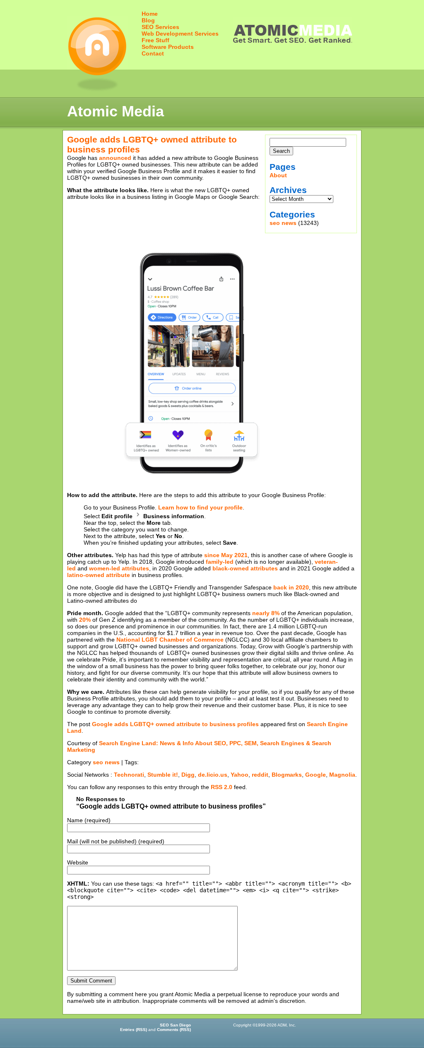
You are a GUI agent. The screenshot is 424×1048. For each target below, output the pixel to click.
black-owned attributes (245, 568)
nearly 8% (265, 613)
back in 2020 (291, 587)
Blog (148, 20)
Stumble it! (162, 774)
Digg (188, 774)
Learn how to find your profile (200, 507)
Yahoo (239, 774)
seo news (283, 223)
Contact (153, 53)
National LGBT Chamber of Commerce (170, 639)
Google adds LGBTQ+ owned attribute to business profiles (175, 724)
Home (150, 13)
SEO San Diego (175, 1025)
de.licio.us (212, 774)
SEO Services (160, 27)
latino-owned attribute (98, 575)
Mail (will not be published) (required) (115, 841)
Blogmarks (287, 774)
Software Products (168, 46)
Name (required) (89, 820)
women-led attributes (119, 568)
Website (77, 862)
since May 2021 (226, 555)
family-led (220, 561)
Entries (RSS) (133, 1029)
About (278, 175)
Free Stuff (155, 40)
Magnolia (342, 774)
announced (115, 158)
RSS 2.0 (221, 787)
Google (315, 774)
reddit (260, 774)
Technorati (129, 774)
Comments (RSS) (174, 1029)
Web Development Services (180, 33)
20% (85, 619)
